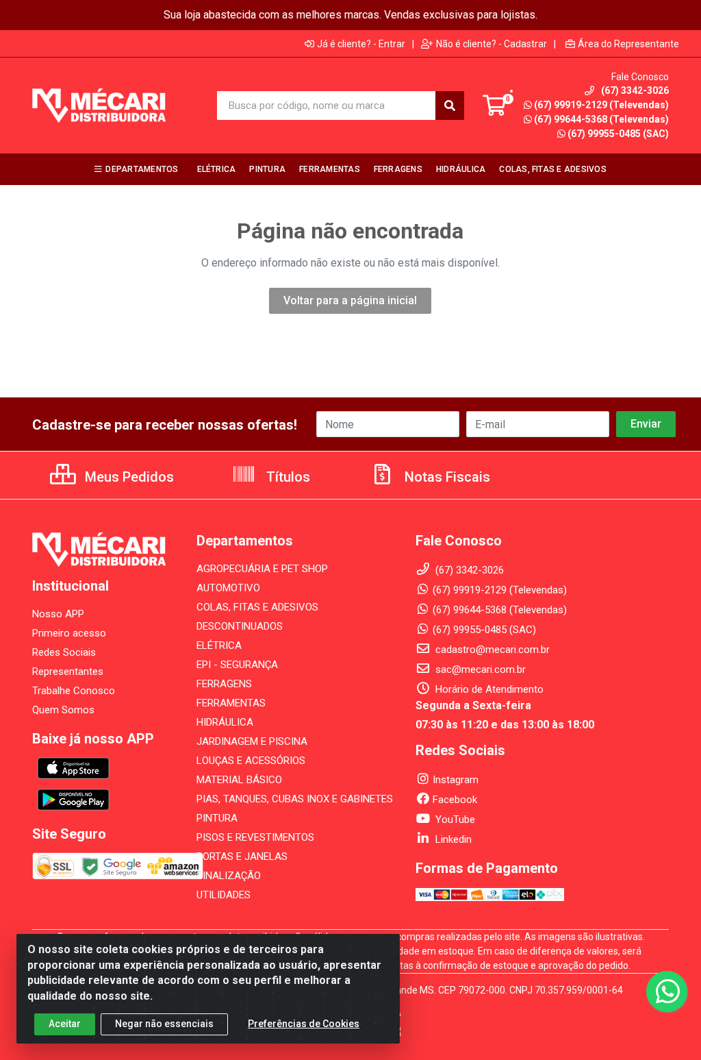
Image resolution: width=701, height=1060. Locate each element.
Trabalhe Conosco (73, 691)
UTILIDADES (223, 895)
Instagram (456, 780)
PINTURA (217, 818)
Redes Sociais (64, 652)
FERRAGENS (224, 684)
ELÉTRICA (219, 645)
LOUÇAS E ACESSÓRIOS (250, 760)
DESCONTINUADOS (239, 626)
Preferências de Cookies (303, 1023)
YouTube (454, 819)
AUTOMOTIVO (228, 588)
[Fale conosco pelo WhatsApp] (666, 991)
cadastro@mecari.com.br (491, 649)
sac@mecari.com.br (479, 669)
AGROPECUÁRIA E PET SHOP (262, 569)
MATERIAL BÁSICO (239, 780)
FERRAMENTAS (231, 703)
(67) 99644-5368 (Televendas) (601, 119)
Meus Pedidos (127, 477)
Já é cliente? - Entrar (361, 44)
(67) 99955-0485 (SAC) (618, 133)
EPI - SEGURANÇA (237, 664)
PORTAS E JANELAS (242, 856)
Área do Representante (628, 44)
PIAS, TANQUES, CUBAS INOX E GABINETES (294, 799)
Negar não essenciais (164, 1023)
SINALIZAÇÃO (228, 876)
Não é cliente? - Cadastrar (491, 44)
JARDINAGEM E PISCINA (251, 741)
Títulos (286, 477)
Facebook (455, 799)
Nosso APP (58, 614)
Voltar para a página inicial (350, 300)
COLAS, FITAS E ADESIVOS (257, 607)
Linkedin (452, 839)
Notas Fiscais (445, 477)
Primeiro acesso (69, 633)
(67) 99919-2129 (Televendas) (601, 104)
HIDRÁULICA (224, 722)
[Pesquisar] (449, 105)
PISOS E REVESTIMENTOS (255, 837)
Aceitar (65, 1023)
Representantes (67, 671)
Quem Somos (63, 710)
